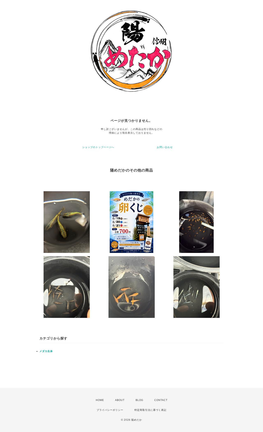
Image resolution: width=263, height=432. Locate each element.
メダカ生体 (46, 351)
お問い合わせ (165, 147)
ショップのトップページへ (98, 147)
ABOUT (120, 400)
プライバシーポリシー (110, 410)
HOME (100, 400)
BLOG (139, 400)
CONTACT (160, 400)
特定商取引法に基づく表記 (150, 410)
